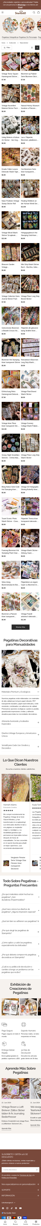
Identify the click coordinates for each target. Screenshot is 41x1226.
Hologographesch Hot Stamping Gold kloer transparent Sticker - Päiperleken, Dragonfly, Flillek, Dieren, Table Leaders (29, 234)
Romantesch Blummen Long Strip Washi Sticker (29, 361)
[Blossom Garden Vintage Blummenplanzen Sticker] (11, 252)
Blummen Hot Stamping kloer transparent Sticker (11, 361)
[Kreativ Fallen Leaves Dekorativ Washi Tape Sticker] (11, 157)
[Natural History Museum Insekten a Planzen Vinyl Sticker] (30, 93)
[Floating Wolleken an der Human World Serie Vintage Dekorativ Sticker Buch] (30, 189)
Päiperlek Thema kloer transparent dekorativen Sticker (30, 520)
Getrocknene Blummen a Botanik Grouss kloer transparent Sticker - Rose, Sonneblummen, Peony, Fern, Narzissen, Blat (11, 329)
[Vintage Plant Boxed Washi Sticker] (30, 379)
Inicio (3, 43)
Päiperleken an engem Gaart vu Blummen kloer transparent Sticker (30, 583)
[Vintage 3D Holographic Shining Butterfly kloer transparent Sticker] (30, 474)
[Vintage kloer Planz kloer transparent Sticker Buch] (11, 411)
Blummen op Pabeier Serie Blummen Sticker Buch (29, 75)
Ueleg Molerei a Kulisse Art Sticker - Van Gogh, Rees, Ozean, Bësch (10, 138)
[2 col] (37, 48)
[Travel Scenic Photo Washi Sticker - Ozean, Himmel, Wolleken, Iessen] (11, 506)
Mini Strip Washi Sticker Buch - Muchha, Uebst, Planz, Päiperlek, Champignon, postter (30, 265)
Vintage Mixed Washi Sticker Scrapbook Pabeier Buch (9, 234)
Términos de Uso (26, 1175)
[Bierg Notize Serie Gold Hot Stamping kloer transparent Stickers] (11, 474)
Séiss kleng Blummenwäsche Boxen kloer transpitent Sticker (11, 583)
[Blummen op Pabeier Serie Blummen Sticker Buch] (30, 61)
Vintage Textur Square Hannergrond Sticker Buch (10, 75)
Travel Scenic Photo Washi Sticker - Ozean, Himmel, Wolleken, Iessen (10, 520)
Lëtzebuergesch (7, 1203)
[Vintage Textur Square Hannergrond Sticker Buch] (11, 61)
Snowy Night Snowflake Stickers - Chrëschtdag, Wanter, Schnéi (10, 456)
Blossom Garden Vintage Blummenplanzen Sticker (8, 265)
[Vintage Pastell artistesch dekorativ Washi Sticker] (30, 601)
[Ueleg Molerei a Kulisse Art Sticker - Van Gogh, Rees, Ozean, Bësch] (11, 125)
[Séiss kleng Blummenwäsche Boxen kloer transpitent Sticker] (11, 570)
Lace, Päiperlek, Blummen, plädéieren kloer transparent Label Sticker (29, 138)
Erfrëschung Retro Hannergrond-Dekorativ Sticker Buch (10, 393)
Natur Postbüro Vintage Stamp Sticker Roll (10, 202)
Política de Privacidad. (9, 1177)
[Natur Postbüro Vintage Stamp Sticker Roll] (11, 189)
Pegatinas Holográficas (10, 37)
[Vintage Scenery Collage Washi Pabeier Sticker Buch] (30, 411)
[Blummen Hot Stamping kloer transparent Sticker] (11, 347)
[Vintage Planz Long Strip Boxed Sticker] (30, 284)
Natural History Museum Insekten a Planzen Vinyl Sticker (30, 107)
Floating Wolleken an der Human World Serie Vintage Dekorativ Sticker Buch (30, 202)
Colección (12, 43)
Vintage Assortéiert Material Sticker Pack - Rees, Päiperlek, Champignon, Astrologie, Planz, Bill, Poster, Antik (11, 107)
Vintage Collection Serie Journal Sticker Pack (10, 297)
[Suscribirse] (37, 1169)
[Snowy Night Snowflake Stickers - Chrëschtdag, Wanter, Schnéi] (11, 443)
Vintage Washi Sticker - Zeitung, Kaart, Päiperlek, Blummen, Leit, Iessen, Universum (30, 551)
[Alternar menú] (2, 12)
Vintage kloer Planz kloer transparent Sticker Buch (11, 424)
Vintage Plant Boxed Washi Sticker (28, 392)
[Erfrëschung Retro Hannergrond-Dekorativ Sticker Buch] (11, 379)
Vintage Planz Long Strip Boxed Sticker (30, 297)
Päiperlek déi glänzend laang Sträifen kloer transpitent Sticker (29, 329)
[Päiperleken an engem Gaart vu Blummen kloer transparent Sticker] (30, 570)
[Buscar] (34, 12)
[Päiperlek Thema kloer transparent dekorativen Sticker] (30, 506)
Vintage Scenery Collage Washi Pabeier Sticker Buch (29, 424)
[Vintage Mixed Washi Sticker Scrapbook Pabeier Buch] (11, 220)
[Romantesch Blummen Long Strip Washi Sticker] (30, 347)
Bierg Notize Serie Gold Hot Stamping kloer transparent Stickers (10, 488)
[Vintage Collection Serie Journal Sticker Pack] (11, 284)
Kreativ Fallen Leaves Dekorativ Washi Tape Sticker (10, 170)
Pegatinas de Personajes (28, 37)
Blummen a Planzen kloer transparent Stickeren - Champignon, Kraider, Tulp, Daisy (10, 615)
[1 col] (32, 48)
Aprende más (6, 1128)
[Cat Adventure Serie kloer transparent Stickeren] (30, 157)
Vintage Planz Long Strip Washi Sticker (30, 456)
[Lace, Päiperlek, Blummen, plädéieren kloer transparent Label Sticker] (30, 125)
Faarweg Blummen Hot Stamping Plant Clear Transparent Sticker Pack (10, 551)
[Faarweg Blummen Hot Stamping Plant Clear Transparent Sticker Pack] (11, 538)
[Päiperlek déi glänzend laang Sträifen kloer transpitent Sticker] (30, 316)
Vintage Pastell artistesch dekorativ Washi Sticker (28, 615)
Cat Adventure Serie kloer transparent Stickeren (28, 170)
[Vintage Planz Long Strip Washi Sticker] (30, 443)
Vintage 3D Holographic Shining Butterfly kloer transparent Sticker (30, 488)
